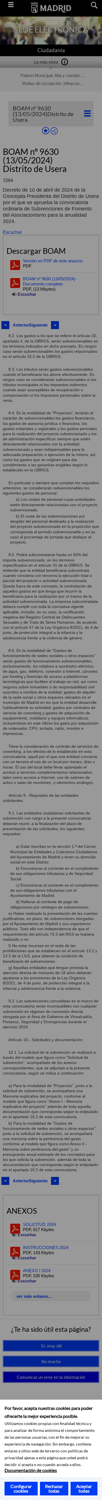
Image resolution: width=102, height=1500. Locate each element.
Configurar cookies (21, 1488)
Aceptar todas (84, 1488)
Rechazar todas (54, 1488)
